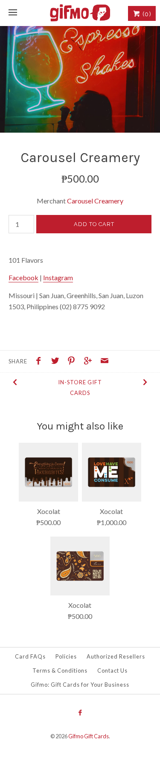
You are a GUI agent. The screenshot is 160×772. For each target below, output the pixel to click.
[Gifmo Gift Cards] (80, 12)
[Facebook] (80, 713)
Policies (66, 656)
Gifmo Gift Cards (88, 736)
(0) (145, 14)
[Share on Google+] (90, 362)
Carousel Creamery (95, 201)
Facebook (23, 277)
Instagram (58, 277)
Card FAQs (30, 656)
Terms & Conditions (59, 670)
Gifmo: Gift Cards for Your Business (80, 684)
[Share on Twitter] (57, 362)
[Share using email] (104, 362)
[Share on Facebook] (40, 362)
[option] (80, 79)
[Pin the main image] (73, 362)
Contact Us (112, 670)
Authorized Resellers (116, 656)
